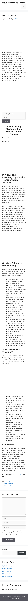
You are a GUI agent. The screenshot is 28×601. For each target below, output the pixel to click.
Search (4, 549)
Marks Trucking (7, 568)
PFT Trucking (8, 483)
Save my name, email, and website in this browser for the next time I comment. (13, 533)
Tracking (7, 481)
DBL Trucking (6, 571)
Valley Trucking (7, 566)
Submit (6, 121)
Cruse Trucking (7, 576)
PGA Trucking (8, 486)
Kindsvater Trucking (8, 574)
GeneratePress (15, 598)
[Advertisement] (14, 37)
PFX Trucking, (17, 474)
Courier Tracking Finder (13, 3)
